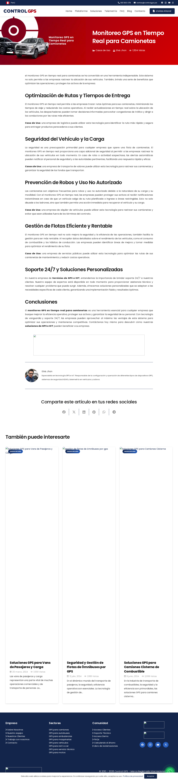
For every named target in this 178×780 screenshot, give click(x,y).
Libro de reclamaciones (106, 746)
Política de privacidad (133, 776)
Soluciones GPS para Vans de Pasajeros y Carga (30, 664)
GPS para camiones (59, 729)
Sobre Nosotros (15, 729)
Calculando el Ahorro (104, 742)
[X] (166, 745)
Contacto (12, 742)
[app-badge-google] (154, 724)
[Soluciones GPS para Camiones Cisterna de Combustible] (146, 551)
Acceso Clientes (102, 729)
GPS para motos (57, 752)
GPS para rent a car (59, 746)
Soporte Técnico (102, 733)
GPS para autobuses (59, 733)
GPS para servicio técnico (62, 749)
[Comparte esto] (64, 412)
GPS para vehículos (58, 742)
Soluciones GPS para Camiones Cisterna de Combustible (141, 667)
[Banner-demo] (89, 345)
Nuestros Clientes (16, 736)
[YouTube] (169, 3)
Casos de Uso (103, 50)
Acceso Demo (101, 736)
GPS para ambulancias (60, 736)
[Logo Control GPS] (19, 11)
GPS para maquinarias (60, 739)
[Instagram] (165, 3)
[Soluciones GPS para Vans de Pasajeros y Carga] (32, 551)
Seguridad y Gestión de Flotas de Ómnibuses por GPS (86, 667)
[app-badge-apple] (154, 735)
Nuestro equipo (15, 733)
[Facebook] (162, 3)
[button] (16, 3)
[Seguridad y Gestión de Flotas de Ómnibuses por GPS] (89, 551)
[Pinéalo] (94, 412)
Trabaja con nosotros (18, 739)
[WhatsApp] (173, 3)
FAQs (96, 739)
